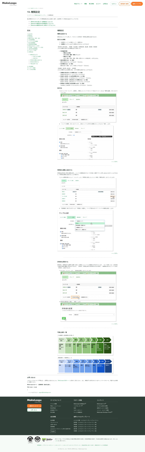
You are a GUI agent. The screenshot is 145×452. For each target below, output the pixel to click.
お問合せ (105, 4)
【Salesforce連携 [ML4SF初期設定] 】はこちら (42, 23)
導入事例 (91, 4)
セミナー (98, 4)
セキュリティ (58, 445)
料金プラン (77, 4)
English (53, 431)
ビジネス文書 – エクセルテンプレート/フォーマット (86, 420)
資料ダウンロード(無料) (102, 408)
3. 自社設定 (30, 36)
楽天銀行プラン (54, 410)
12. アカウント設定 (31, 50)
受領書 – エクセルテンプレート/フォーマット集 (85, 424)
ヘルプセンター (77, 406)
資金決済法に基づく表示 (87, 445)
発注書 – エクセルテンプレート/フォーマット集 (85, 428)
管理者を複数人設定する (36, 60)
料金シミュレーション (55, 406)
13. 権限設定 (30, 52)
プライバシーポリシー (48, 445)
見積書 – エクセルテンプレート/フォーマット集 (85, 431)
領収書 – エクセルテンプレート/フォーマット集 (85, 426)
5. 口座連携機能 (31, 39)
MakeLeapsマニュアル (40, 15)
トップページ (30, 15)
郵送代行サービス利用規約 (101, 445)
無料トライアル (137, 4)
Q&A (75, 408)
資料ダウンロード (34, 406)
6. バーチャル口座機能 (32, 41)
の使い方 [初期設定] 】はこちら (45, 21)
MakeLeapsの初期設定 (79, 403)
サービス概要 (53, 403)
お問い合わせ (34, 410)
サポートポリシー (78, 410)
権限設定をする (34, 54)
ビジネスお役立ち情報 (102, 406)
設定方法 (35, 58)
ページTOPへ (114, 161)
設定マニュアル (34, 8)
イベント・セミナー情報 (103, 410)
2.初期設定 (29, 35)
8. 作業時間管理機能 (32, 44)
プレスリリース (54, 422)
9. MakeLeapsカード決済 (33, 46)
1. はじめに (30, 33)
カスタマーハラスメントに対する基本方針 (60, 428)
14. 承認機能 (30, 66)
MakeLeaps (34, 21)
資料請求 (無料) (124, 4)
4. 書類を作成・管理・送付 (33, 38)
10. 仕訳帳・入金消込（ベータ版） (35, 47)
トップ (29, 8)
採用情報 (52, 426)
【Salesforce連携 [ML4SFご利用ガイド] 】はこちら (42, 25)
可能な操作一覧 (34, 63)
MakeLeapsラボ (101, 403)
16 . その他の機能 (31, 69)
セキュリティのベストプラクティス (71, 445)
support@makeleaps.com (45, 392)
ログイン (114, 4)
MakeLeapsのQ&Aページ (64, 380)
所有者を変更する (34, 62)
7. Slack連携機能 (31, 43)
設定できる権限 (37, 56)
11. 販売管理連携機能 (32, 49)
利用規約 (39, 445)
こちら (56, 440)
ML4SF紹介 (53, 408)
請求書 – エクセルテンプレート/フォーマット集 (85, 422)
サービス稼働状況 (78, 412)
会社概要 (52, 420)
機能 (85, 4)
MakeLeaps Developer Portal (104, 412)
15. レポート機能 (31, 68)
